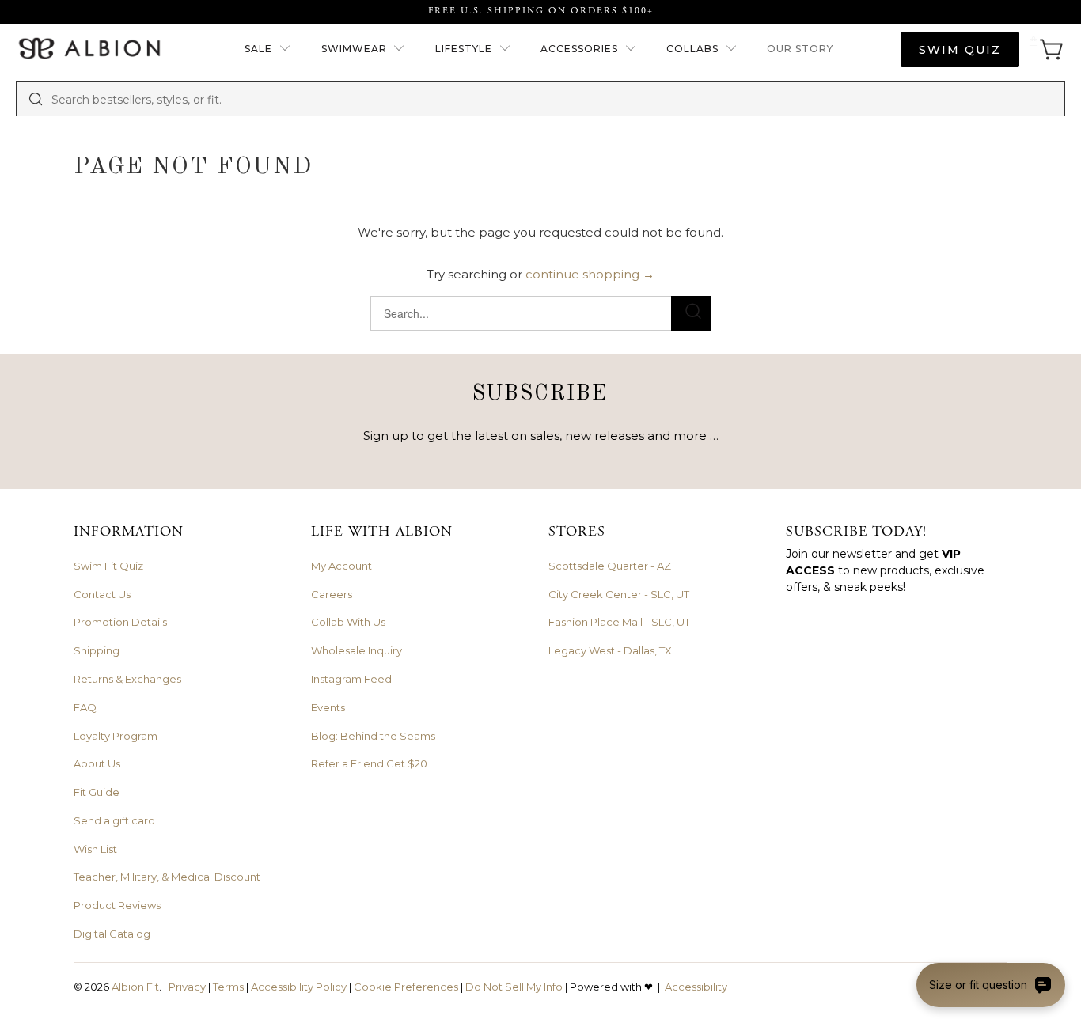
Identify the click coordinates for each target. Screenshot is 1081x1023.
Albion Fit (135, 986)
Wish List (95, 849)
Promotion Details (120, 622)
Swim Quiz (960, 50)
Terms (228, 986)
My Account (341, 565)
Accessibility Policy (299, 986)
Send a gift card (114, 820)
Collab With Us (348, 622)
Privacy (187, 986)
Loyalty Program (115, 735)
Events (328, 707)
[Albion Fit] (89, 49)
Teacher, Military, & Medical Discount (167, 876)
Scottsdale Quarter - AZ (609, 565)
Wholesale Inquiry (356, 650)
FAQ (85, 707)
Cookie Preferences (406, 986)
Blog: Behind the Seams (373, 735)
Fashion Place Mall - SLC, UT (619, 622)
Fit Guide (96, 792)
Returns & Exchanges (127, 679)
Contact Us (102, 594)
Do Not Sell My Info (514, 986)
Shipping (96, 650)
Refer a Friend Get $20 (369, 763)
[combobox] (552, 99)
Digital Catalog (112, 933)
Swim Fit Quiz (108, 565)
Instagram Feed (351, 679)
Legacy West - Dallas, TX (610, 650)
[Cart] (1046, 49)
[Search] (36, 99)
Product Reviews (117, 905)
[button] (268, 49)
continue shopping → (589, 274)
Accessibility (696, 986)
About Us (97, 763)
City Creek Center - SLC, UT (618, 594)
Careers (331, 594)
